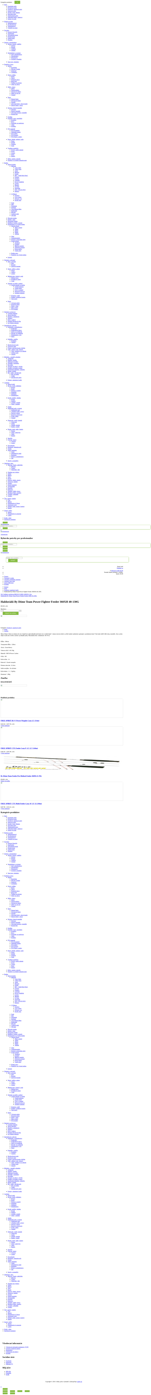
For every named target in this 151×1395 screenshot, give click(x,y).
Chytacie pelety (15, 303)
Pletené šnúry (15, 99)
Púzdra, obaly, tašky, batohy (15, 429)
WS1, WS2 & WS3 (20, 190)
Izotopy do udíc (12, 19)
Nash (12, 203)
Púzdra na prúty (8, 21)
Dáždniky (14, 393)
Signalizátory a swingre (14, 53)
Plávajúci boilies (12, 218)
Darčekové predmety (10, 519)
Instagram (8, 1362)
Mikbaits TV (9, 1364)
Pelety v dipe (14, 306)
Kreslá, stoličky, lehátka (14, 398)
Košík (7, 1374)
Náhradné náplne (16, 132)
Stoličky (13, 401)
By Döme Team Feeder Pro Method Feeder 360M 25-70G (21, 776)
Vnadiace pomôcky (13, 148)
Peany (13, 141)
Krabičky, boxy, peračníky (15, 118)
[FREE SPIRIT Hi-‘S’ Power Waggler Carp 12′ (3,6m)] (62, 717)
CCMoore (14, 194)
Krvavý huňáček (19, 182)
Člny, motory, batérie (10, 498)
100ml (16, 229)
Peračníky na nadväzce (17, 123)
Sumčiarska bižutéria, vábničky (16, 369)
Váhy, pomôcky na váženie (18, 351)
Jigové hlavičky (12, 315)
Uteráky (10, 496)
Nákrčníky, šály (15, 469)
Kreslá (13, 399)
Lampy (13, 443)
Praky (12, 154)
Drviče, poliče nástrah (17, 150)
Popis (5, 629)
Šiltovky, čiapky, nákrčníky (15, 465)
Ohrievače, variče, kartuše (15, 420)
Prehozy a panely (16, 390)
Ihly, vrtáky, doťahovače (14, 373)
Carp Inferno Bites (16, 209)
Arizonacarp (4, 534)
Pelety (9, 301)
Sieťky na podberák (16, 332)
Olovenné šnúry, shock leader (19, 104)
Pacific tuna (18, 200)
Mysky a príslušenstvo (17, 456)
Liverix (17, 183)
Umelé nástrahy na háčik (18, 285)
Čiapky (13, 468)
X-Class (17, 186)
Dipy (12, 263)
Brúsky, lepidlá (12, 371)
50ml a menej (18, 227)
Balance (17, 191)
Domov (6, 576)
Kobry (13, 151)
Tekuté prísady (15, 226)
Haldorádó (14, 211)
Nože (12, 146)
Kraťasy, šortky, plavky (14, 480)
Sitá (12, 458)
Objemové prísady (20, 247)
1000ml (17, 234)
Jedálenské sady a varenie (15, 408)
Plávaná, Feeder (15, 69)
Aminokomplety (15, 238)
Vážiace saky (15, 353)
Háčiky (10, 66)
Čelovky (13, 441)
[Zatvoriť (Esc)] (5, 1391)
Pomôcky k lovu (8, 64)
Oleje (12, 236)
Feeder (16, 174)
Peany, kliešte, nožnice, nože (16, 139)
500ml (16, 232)
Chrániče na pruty (13, 28)
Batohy (13, 435)
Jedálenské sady (15, 410)
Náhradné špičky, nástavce (15, 17)
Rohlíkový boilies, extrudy (15, 223)
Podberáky (14, 328)
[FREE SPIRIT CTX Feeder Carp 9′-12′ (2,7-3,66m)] (62, 745)
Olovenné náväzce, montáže (19, 112)
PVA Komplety (15, 130)
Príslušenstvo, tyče (16, 335)
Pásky (13, 336)
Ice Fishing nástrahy (13, 323)
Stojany (13, 45)
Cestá (12, 281)
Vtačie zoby (18, 250)
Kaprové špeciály (12, 32)
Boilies (6, 163)
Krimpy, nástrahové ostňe (15, 380)
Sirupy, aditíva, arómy (14, 269)
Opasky (10, 483)
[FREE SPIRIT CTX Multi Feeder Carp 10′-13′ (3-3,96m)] (62, 800)
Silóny (13, 88)
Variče (13, 423)
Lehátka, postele (15, 402)
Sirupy (13, 270)
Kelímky (13, 126)
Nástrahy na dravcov (10, 312)
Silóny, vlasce (11, 87)
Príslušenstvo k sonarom (14, 514)
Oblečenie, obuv (8, 463)
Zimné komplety (12, 485)
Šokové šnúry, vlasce (17, 105)
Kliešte (13, 142)
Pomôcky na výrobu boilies (18, 255)
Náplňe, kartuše (15, 425)
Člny (9, 500)
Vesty (9, 477)
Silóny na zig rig (15, 93)
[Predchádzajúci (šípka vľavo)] (5, 1393)
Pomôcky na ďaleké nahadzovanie (17, 160)
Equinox (17, 195)
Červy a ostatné (19, 290)
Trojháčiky (14, 72)
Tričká (9, 474)
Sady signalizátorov (16, 54)
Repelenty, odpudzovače (14, 447)
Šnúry (9, 97)
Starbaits (13, 207)
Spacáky (10, 438)
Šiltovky (13, 466)
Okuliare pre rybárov (13, 472)
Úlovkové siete (12, 346)
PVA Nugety (14, 135)
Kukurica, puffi (15, 295)
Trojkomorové (12, 26)
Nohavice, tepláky (13, 481)
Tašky (13, 125)
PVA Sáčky (14, 133)
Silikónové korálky (13, 361)
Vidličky (13, 49)
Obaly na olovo (15, 84)
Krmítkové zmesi (16, 279)
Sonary (10, 512)
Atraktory (17, 243)
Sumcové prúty (12, 11)
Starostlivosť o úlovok (10, 325)
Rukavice (10, 489)
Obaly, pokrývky (16, 432)
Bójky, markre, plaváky (14, 159)
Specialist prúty (12, 14)
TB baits (13, 215)
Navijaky (6, 30)
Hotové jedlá (11, 384)
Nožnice (13, 144)
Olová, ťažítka (12, 75)
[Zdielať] (12, 1391)
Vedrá (12, 452)
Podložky (13, 341)
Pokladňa (8, 1373)
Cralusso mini (15, 214)
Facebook (8, 1361)
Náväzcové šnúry (16, 100)
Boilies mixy (14, 253)
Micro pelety (14, 307)
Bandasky (14, 455)
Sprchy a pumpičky (13, 461)
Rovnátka (10, 365)
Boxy (12, 121)
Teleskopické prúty (13, 15)
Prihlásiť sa (120, 568)
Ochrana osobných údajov (13, 1348)
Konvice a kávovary (16, 414)
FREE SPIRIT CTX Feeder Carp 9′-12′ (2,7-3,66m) (19, 748)
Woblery (10, 318)
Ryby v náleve (12, 320)
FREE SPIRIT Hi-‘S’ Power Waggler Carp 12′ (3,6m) (20, 721)
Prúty (5, 4)
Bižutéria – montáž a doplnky (12, 357)
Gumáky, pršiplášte (13, 494)
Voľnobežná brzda (13, 35)
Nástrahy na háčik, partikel (15, 283)
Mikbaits (13, 166)
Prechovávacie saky (13, 345)
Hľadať (13, 560)
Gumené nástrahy (12, 313)
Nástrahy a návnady (9, 260)
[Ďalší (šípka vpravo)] (12, 1393)
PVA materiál (11, 129)
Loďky (10, 515)
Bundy (9, 478)
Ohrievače (14, 422)
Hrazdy (13, 47)
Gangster (17, 180)
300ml (16, 231)
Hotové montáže (15, 111)
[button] (117, 570)
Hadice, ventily (15, 426)
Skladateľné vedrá (16, 453)
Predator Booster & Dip (14, 321)
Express (17, 177)
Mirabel (17, 185)
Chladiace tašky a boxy (17, 411)
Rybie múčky (18, 249)
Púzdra (13, 431)
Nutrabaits (14, 206)
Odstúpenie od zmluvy (12, 1352)
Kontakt (6, 584)
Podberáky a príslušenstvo (15, 327)
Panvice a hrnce (15, 413)
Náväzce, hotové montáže (15, 108)
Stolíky (10, 407)
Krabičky (13, 120)
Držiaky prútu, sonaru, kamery (16, 506)
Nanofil (13, 102)
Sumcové (13, 70)
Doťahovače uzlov (16, 377)
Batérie (10, 508)
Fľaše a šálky (15, 416)
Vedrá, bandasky (12, 450)
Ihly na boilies (15, 374)
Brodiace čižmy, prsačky (14, 493)
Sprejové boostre (15, 266)
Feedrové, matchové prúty (15, 9)
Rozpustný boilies (13, 221)
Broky (13, 76)
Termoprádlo (11, 486)
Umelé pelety (18, 288)
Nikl (12, 204)
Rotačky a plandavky (13, 316)
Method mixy (15, 278)
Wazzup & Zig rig (20, 291)
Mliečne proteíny (19, 246)
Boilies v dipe (11, 219)
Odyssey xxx (18, 198)
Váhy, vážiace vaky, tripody (15, 349)
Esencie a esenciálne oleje (18, 239)
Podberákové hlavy (16, 330)
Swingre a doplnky (16, 59)
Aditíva (13, 272)
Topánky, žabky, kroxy (14, 491)
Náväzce (13, 109)
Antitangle (10, 358)
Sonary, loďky (8, 510)
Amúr (16, 171)
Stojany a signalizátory (10, 42)
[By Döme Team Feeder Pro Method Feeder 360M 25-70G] (62, 772)
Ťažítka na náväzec (16, 83)
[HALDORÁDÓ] (14, 616)
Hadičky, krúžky (12, 360)
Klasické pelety (15, 304)
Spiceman (17, 188)
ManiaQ (17, 172)
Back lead (14, 81)
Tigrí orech (14, 299)
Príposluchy (14, 57)
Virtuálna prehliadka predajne (12, 579)
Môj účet (8, 1371)
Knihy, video (7, 518)
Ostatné (13, 50)
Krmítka (10, 117)
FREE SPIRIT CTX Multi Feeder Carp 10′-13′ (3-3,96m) (21, 804)
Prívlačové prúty (12, 8)
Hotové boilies (12, 164)
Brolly (13, 389)
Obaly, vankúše (15, 404)
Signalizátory (14, 56)
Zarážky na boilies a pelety (15, 368)
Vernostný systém (9, 578)
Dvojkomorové (12, 24)
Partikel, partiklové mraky (18, 297)
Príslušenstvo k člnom (14, 503)
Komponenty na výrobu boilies (16, 224)
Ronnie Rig (14, 114)
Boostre (13, 265)
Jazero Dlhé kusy (9, 583)
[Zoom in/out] (27, 1391)
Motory (10, 501)
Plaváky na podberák (17, 333)
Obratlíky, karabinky (13, 363)
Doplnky (10, 40)
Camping (6, 382)
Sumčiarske (11, 33)
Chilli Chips (18, 169)
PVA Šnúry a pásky (16, 137)
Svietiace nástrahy (20, 293)
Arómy (13, 273)
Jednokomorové (12, 23)
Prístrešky (14, 392)
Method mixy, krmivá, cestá (15, 276)
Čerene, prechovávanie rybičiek (16, 348)
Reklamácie (9, 1350)
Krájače (10, 257)
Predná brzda (11, 36)
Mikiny (10, 475)
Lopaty (13, 153)
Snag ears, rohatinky (13, 62)
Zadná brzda (11, 38)
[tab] (63, 629)
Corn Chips (18, 167)
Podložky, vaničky (13, 339)
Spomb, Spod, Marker (14, 12)
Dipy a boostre (12, 261)
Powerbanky (11, 445)
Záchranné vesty (12, 505)
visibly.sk (79, 1381)
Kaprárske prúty (12, 6)
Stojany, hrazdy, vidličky (14, 44)
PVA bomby (14, 309)
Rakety (13, 156)
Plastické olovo (15, 79)
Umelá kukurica (19, 286)
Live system (18, 197)
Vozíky (10, 449)
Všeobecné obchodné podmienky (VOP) (17, 1347)
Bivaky (13, 387)
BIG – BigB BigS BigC (21, 175)
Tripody (13, 354)
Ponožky (10, 488)
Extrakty (17, 244)
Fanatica (17, 178)
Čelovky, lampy (12, 440)
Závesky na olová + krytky (15, 366)
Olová (13, 78)
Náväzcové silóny (16, 91)
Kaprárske (14, 67)
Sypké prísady (15, 241)
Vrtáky (13, 376)
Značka (6, 631)
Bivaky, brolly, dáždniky (14, 386)
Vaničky (13, 342)
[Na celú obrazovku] (19, 1391)
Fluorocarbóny (15, 90)
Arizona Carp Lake (9, 581)
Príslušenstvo (14, 395)
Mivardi (13, 212)
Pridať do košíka (10, 613)
